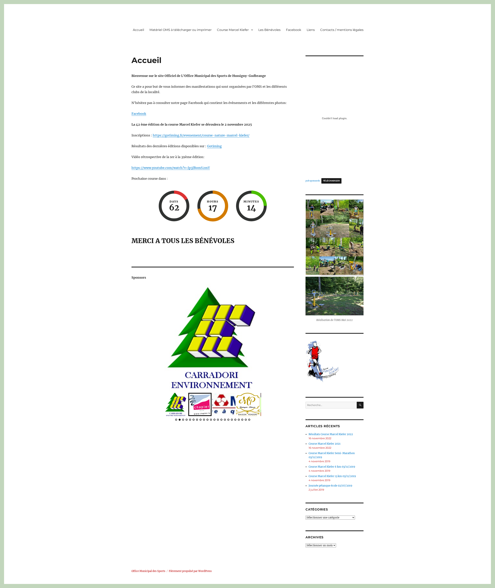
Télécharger (331, 181)
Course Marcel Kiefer (233, 30)
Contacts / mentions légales (342, 30)
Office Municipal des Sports (148, 571)
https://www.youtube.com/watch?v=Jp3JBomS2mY (170, 168)
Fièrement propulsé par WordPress (190, 571)
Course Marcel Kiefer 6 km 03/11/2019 (332, 466)
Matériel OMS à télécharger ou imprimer (180, 30)
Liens (311, 30)
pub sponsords (313, 181)
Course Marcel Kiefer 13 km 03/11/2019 (332, 476)
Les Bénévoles (269, 30)
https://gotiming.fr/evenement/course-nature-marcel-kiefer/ (201, 135)
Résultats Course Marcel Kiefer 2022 (331, 434)
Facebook (293, 30)
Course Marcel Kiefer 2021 (325, 443)
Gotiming (214, 146)
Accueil (138, 30)
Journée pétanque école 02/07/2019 (330, 485)
